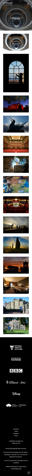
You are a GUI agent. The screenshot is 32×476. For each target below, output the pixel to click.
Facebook (16, 429)
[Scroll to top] (28, 472)
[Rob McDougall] (7, 4)
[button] (28, 4)
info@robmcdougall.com (16, 441)
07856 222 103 (16, 443)
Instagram (16, 433)
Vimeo (16, 435)
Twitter (16, 431)
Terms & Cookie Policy (10, 460)
